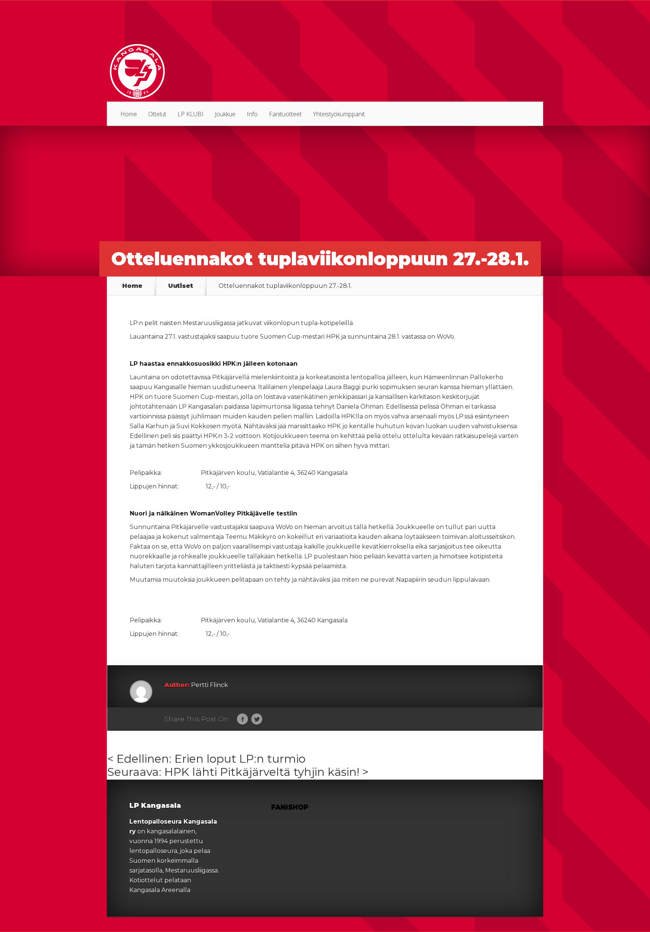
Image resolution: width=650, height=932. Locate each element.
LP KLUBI (191, 114)
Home (128, 114)
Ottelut (157, 114)
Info (252, 114)
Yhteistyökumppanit (339, 114)
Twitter (257, 719)
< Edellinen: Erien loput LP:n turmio (206, 759)
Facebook (242, 719)
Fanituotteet (285, 114)
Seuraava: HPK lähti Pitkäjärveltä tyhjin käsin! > (238, 772)
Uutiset (180, 286)
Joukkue (225, 114)
